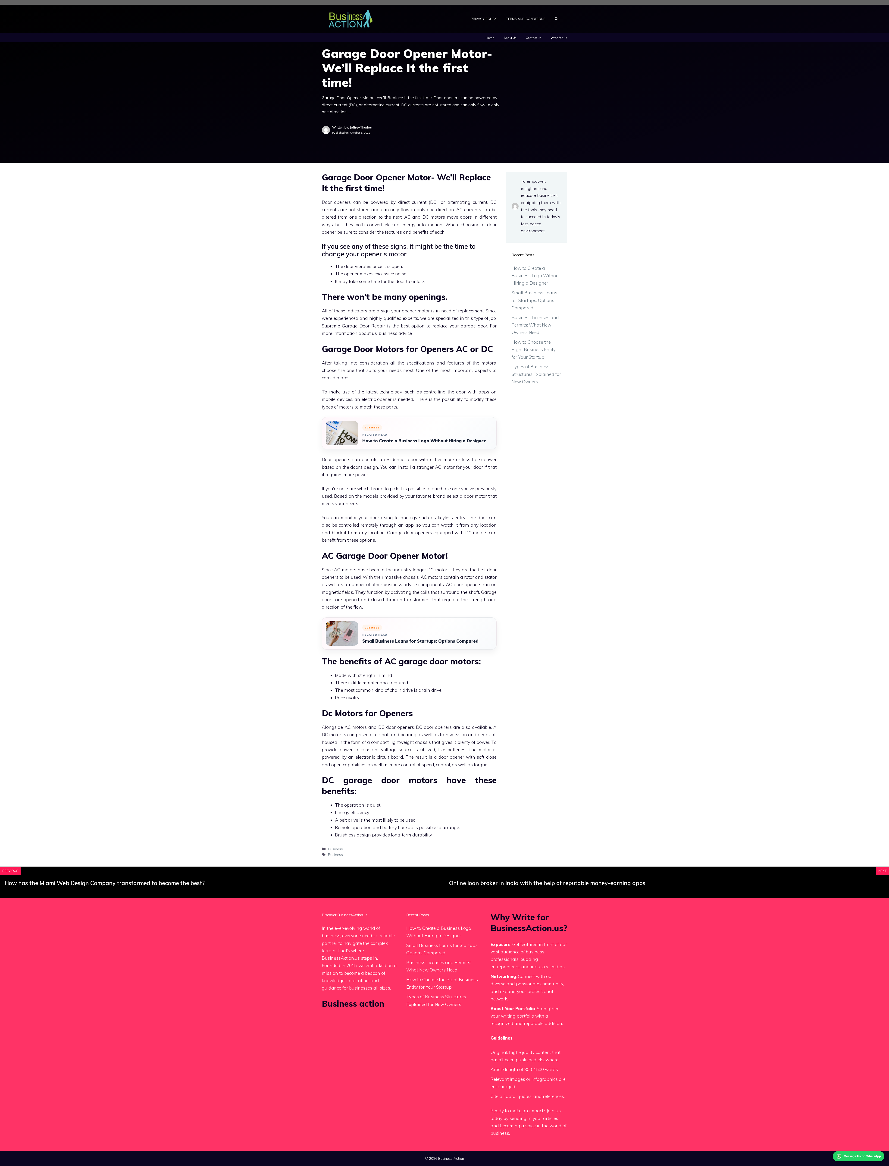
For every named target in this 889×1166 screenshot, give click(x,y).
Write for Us (559, 38)
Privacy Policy (484, 19)
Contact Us (533, 38)
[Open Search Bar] (556, 19)
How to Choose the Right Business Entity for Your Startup (534, 349)
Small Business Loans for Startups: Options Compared (420, 641)
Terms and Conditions (525, 19)
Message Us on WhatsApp (862, 1156)
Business (335, 849)
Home (490, 38)
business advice (395, 333)
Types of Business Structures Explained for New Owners (536, 374)
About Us (510, 38)
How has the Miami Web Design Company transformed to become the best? (105, 883)
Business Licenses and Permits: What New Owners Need (535, 325)
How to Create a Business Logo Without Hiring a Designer (424, 440)
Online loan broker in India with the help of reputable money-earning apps (547, 883)
